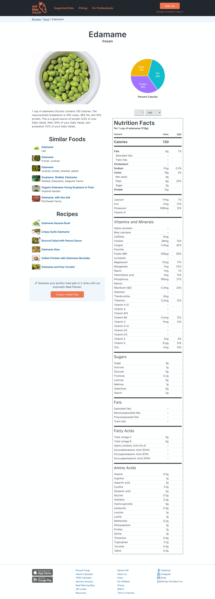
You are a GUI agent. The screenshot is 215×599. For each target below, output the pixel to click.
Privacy (120, 585)
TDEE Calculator (84, 577)
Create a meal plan (67, 294)
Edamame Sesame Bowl (56, 223)
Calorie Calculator (84, 574)
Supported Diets (64, 8)
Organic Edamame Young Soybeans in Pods (68, 187)
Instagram (166, 574)
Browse (36, 19)
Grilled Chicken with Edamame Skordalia (66, 258)
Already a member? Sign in (170, 11)
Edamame (108, 34)
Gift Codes (81, 589)
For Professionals (102, 8)
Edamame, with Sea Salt (56, 197)
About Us (122, 574)
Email (163, 577)
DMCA (120, 589)
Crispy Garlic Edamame (55, 231)
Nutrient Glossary (84, 581)
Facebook (165, 570)
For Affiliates (123, 581)
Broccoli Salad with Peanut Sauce (62, 240)
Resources (81, 593)
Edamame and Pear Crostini (58, 266)
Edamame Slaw (51, 249)
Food (46, 19)
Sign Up (170, 5)
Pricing (83, 8)
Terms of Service (125, 593)
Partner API (123, 570)
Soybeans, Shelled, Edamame (59, 177)
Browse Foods (83, 570)
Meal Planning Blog (85, 585)
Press (120, 577)
